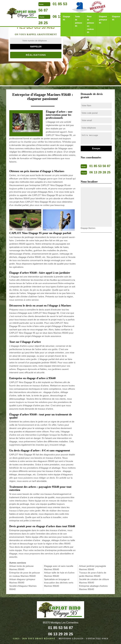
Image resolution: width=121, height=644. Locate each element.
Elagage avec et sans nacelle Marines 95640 (58, 568)
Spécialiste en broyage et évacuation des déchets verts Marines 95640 (58, 582)
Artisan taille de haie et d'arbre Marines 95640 (59, 574)
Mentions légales (71, 639)
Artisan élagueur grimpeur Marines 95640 (22, 581)
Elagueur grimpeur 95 (103, 19)
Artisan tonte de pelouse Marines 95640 (21, 568)
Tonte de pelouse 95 (78, 21)
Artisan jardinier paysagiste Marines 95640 (92, 568)
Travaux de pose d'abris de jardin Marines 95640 (92, 574)
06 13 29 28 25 (60, 634)
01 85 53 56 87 (60, 628)
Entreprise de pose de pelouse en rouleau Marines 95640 (24, 574)
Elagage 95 (66, 18)
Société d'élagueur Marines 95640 (23, 587)
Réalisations (36, 55)
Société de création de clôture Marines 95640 (94, 581)
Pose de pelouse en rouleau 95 (90, 24)
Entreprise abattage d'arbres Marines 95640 (93, 587)
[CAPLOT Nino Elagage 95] (22, 13)
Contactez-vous (97, 639)
